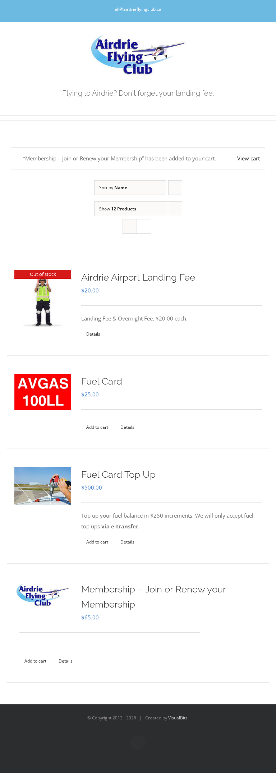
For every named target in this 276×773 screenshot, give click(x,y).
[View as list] (144, 226)
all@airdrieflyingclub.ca (138, 9)
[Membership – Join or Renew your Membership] (42, 595)
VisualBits (178, 718)
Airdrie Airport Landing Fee (138, 277)
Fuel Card (101, 381)
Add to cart (97, 427)
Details (93, 334)
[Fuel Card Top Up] (42, 486)
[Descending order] (175, 187)
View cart (248, 158)
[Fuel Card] (42, 392)
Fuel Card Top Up (118, 474)
